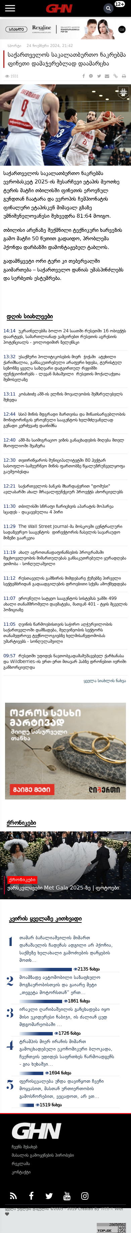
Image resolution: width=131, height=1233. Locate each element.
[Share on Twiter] (98, 76)
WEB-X (107, 1208)
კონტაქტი (21, 1172)
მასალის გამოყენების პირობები (43, 1155)
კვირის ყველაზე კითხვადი (45, 918)
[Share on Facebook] (83, 76)
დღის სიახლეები (30, 316)
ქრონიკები (21, 822)
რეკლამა (21, 1163)
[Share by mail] (107, 76)
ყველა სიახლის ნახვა (105, 680)
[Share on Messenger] (90, 76)
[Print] (124, 76)
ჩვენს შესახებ (24, 1146)
